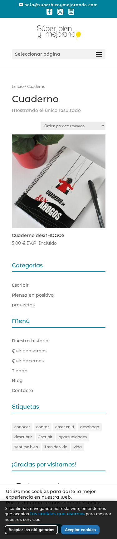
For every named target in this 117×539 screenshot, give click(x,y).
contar (42, 427)
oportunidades (73, 437)
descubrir (23, 437)
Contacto (22, 390)
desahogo (89, 427)
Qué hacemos (28, 361)
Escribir (20, 285)
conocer (22, 427)
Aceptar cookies (80, 529)
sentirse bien (26, 447)
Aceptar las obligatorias (31, 529)
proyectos (23, 305)
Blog (17, 380)
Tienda (20, 371)
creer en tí (64, 427)
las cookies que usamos (57, 513)
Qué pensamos (29, 351)
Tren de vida (55, 447)
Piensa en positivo (33, 295)
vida (78, 447)
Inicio (18, 86)
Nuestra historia (30, 341)
